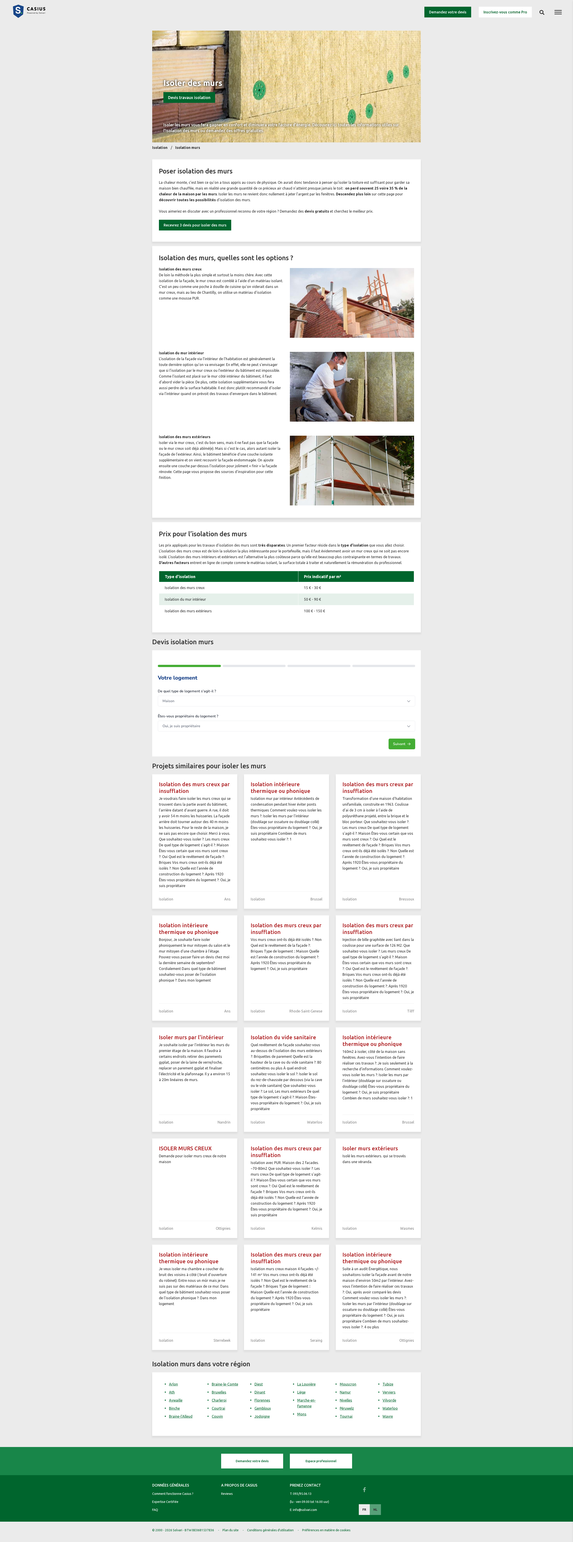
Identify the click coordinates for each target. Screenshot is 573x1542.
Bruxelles (219, 1392)
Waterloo (390, 1408)
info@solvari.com (305, 1510)
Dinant (259, 1392)
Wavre (388, 1416)
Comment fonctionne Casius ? (172, 1494)
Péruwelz (347, 1408)
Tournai (346, 1416)
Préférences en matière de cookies (326, 1530)
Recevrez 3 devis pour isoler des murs (195, 225)
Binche (174, 1408)
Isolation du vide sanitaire (283, 1037)
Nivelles (346, 1400)
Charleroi (219, 1400)
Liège (301, 1392)
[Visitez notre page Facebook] (364, 1489)
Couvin (217, 1416)
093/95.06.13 (302, 1494)
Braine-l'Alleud (180, 1416)
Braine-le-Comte (225, 1384)
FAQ (155, 1510)
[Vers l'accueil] (29, 17)
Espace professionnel (321, 1461)
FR (364, 1509)
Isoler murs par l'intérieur (191, 1037)
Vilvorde (389, 1400)
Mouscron (348, 1384)
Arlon (173, 1384)
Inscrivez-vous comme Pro (505, 12)
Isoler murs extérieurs (370, 1148)
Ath (172, 1392)
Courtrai (218, 1408)
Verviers (389, 1392)
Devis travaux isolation (189, 97)
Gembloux (262, 1408)
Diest (258, 1384)
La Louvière (306, 1384)
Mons (301, 1414)
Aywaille (175, 1400)
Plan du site (230, 1530)
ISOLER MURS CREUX (185, 1148)
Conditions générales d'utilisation (270, 1530)
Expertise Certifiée (165, 1502)
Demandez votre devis (447, 12)
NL (375, 1509)
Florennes (262, 1400)
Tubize (388, 1384)
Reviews (227, 1494)
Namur (345, 1392)
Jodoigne (262, 1416)
